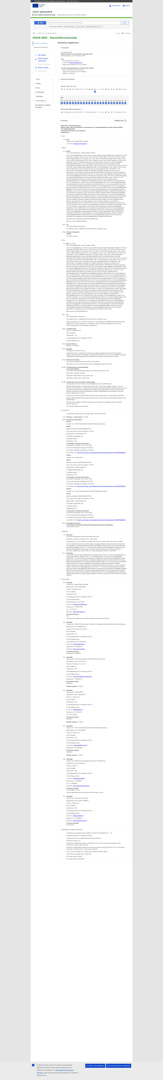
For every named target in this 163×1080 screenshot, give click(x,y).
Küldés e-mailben (43, 67)
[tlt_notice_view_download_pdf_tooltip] (62, 103)
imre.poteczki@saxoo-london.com (82, 676)
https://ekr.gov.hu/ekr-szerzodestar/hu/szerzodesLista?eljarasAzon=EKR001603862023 (101, 452)
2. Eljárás (38, 83)
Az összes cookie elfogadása (95, 1065)
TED (34, 33)
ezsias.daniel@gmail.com (80, 745)
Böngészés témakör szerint (94, 26)
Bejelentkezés (116, 5)
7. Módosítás (39, 96)
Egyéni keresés (80, 26)
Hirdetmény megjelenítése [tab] (41, 43)
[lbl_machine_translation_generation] (82, 109)
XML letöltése (42, 55)
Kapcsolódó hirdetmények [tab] (41, 47)
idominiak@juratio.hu (79, 644)
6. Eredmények (39, 92)
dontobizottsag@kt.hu (79, 778)
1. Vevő (37, 79)
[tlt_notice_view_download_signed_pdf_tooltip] (95, 91)
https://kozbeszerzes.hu (80, 820)
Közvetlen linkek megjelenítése (43, 59)
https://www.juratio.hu (79, 649)
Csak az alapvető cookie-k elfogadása (118, 1065)
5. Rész (37, 88)
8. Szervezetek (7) (40, 100)
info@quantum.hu (78, 709)
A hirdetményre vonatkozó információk (43, 106)
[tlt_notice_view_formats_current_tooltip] (125, 120)
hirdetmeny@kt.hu (78, 815)
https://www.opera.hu (79, 611)
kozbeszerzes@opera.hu (75, 62)
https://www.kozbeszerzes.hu (81, 785)
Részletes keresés (69, 26)
